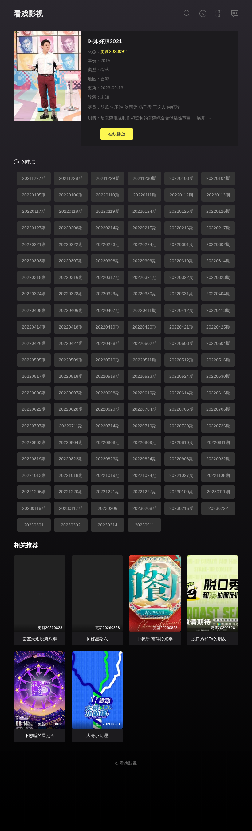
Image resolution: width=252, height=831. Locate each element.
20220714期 (108, 425)
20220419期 (108, 327)
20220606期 (34, 392)
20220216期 (181, 227)
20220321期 (144, 277)
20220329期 (108, 293)
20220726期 (218, 425)
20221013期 (34, 475)
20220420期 (144, 327)
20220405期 (34, 310)
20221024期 (144, 475)
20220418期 (71, 327)
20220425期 (218, 327)
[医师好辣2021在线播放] (47, 77)
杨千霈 (145, 107)
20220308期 (108, 260)
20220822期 (71, 458)
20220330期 (144, 293)
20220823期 (108, 458)
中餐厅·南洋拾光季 (155, 638)
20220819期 (34, 458)
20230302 (71, 524)
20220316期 (71, 277)
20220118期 (70, 211)
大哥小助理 (97, 735)
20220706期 (218, 409)
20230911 (144, 524)
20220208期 (71, 227)
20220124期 (144, 211)
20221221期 (108, 491)
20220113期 (218, 194)
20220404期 (218, 293)
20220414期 (34, 327)
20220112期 (181, 194)
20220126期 (218, 211)
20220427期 (71, 343)
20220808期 (108, 442)
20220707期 (34, 425)
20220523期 (144, 376)
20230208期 (144, 508)
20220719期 (144, 425)
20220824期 (144, 458)
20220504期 (218, 343)
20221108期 (218, 475)
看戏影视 (28, 14)
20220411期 (144, 310)
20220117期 (33, 211)
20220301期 (181, 244)
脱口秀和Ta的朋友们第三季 (217, 638)
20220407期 (108, 310)
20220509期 (71, 359)
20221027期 (181, 475)
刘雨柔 (130, 107)
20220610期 (144, 392)
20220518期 (71, 376)
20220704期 (144, 409)
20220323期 (218, 277)
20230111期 (218, 491)
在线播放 (116, 133)
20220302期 (218, 244)
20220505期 (34, 359)
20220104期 (218, 178)
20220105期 (34, 194)
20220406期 (71, 310)
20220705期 (181, 409)
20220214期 (108, 227)
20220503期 (181, 343)
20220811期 (218, 442)
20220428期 (108, 343)
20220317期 (108, 277)
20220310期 (181, 260)
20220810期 (181, 442)
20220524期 (181, 376)
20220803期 (34, 442)
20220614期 (181, 392)
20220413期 (218, 310)
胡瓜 (104, 107)
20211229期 (107, 178)
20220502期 (144, 343)
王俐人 (159, 107)
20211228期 (70, 178)
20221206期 (34, 491)
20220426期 (34, 343)
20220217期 (218, 227)
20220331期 (181, 293)
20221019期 (108, 475)
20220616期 (218, 392)
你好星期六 (97, 638)
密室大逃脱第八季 (39, 638)
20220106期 (71, 194)
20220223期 (108, 244)
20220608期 (108, 392)
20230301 (34, 524)
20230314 (107, 524)
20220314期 (218, 260)
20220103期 (181, 178)
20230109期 (181, 491)
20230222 (218, 508)
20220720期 (181, 425)
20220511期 (144, 359)
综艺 (104, 69)
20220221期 (34, 244)
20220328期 (71, 293)
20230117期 (70, 508)
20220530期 (218, 376)
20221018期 (71, 475)
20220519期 (108, 376)
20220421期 (181, 327)
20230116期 (33, 508)
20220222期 (71, 244)
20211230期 (144, 178)
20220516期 (218, 359)
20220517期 (34, 376)
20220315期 (34, 277)
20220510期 (108, 359)
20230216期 (181, 508)
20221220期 (71, 491)
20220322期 (181, 277)
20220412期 (181, 310)
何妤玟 (173, 107)
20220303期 (34, 260)
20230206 (107, 508)
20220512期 (181, 359)
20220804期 (71, 442)
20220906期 (181, 458)
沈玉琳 (116, 107)
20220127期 (34, 227)
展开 (202, 117)
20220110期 (107, 194)
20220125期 (181, 211)
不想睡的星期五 (40, 735)
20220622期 (34, 409)
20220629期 (108, 409)
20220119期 (107, 211)
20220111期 (144, 194)
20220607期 (71, 392)
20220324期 (34, 293)
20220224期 (144, 244)
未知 (104, 97)
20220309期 (144, 260)
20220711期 (70, 425)
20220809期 (144, 442)
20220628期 (71, 409)
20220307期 (71, 260)
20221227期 (144, 491)
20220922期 (218, 458)
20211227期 (33, 178)
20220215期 (144, 227)
